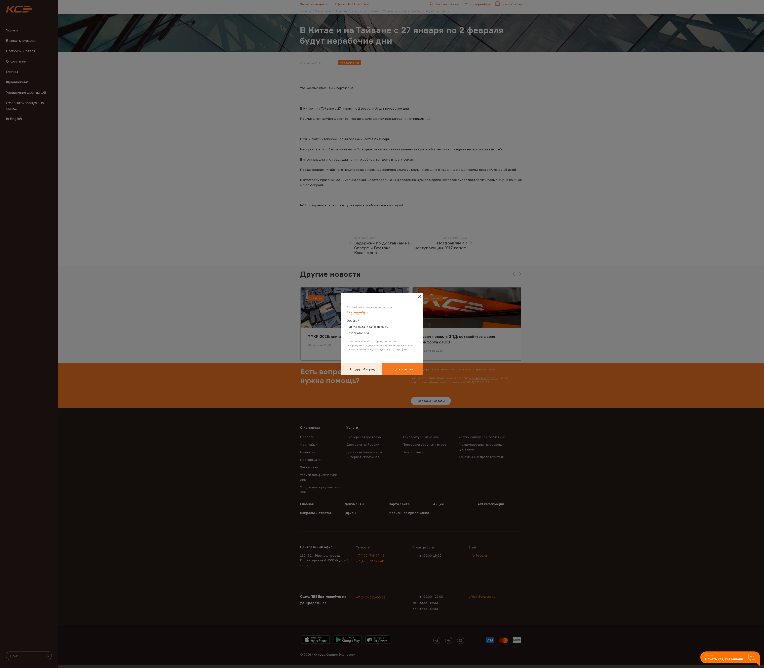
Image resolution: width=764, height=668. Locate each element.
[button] (730, 658)
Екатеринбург (358, 312)
